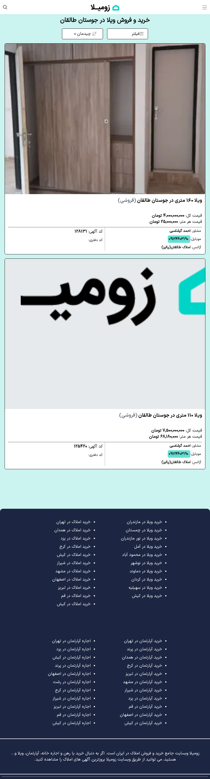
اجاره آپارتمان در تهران (71, 641)
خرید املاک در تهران (73, 522)
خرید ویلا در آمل (148, 547)
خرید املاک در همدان (72, 530)
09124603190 (178, 239)
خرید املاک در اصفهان (71, 579)
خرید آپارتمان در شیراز (143, 690)
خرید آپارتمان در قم (145, 707)
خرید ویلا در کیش (147, 596)
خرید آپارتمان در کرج (144, 666)
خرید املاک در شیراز (74, 563)
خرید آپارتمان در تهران (143, 641)
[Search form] (5, 7)
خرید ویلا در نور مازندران (141, 538)
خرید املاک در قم (76, 596)
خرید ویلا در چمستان (144, 530)
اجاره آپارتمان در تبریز (72, 707)
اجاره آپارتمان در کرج (73, 690)
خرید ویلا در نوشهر (146, 563)
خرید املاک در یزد (76, 538)
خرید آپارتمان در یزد (145, 698)
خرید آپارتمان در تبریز (143, 674)
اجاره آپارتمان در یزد (73, 649)
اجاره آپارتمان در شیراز (71, 698)
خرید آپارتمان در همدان (142, 657)
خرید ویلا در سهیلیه (145, 588)
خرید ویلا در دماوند (146, 571)
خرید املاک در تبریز (74, 588)
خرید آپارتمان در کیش (143, 723)
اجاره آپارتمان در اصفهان (69, 674)
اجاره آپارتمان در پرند (73, 666)
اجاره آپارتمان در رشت (72, 682)
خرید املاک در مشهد (73, 571)
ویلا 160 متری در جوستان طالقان (160, 200)
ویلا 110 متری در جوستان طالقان (160, 415)
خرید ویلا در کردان (146, 579)
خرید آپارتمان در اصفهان (141, 715)
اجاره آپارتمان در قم (74, 715)
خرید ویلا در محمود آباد (142, 555)
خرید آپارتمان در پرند (144, 649)
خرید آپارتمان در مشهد (142, 682)
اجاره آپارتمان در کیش (71, 657)
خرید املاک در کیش (74, 555)
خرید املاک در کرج (75, 547)
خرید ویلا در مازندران (144, 522)
